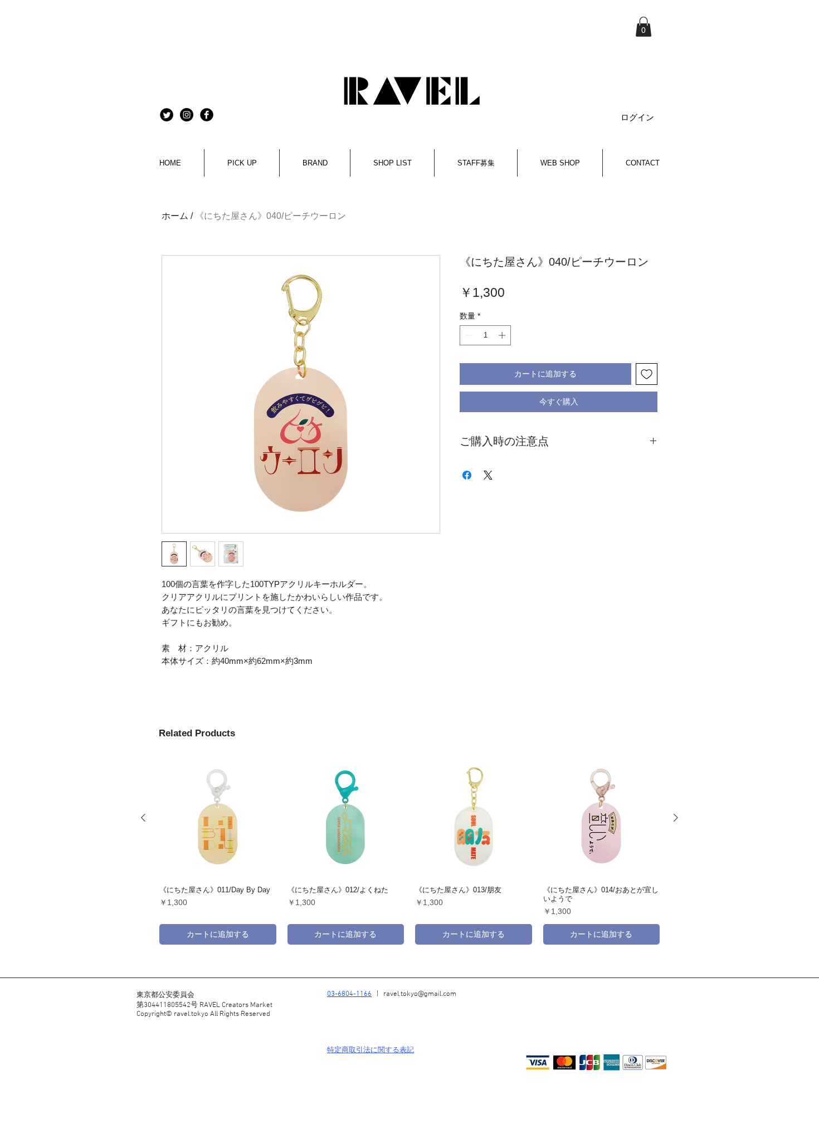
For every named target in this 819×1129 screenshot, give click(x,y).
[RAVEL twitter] (166, 114)
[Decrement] (468, 335)
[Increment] (503, 335)
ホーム (175, 216)
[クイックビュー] (217, 818)
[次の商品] (675, 817)
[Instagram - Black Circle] (186, 114)
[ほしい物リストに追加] (646, 374)
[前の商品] (143, 817)
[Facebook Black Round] (206, 114)
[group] (409, 852)
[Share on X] (488, 475)
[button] (643, 27)
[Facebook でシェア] (467, 475)
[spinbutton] (485, 335)
